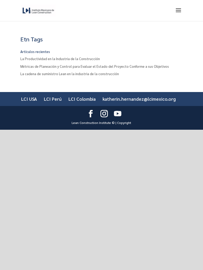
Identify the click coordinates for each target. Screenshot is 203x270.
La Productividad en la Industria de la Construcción (60, 58)
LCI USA (29, 99)
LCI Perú (53, 99)
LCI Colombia (82, 99)
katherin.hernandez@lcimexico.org (139, 99)
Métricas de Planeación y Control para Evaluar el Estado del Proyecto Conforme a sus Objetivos (94, 66)
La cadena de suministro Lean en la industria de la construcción (69, 73)
